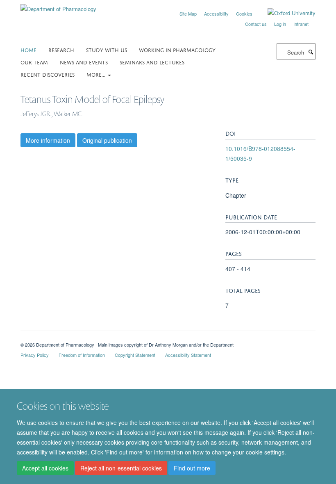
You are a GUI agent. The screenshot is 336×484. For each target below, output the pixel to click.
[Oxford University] (285, 13)
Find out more (192, 468)
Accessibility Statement (188, 355)
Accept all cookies (45, 468)
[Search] (310, 51)
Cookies (244, 13)
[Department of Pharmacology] (58, 6)
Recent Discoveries (47, 74)
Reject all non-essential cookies (121, 468)
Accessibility (216, 13)
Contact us (256, 24)
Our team (34, 62)
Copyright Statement (135, 355)
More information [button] (48, 140)
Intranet (301, 24)
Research (61, 49)
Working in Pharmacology (177, 49)
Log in (280, 24)
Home (28, 49)
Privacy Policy (34, 355)
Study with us (106, 49)
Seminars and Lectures (152, 62)
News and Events (84, 62)
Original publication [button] (107, 140)
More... (96, 74)
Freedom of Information (82, 355)
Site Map (188, 13)
